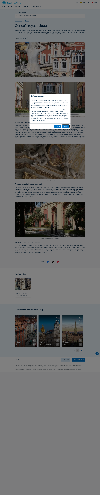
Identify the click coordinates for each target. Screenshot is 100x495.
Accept (66, 126)
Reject (58, 126)
